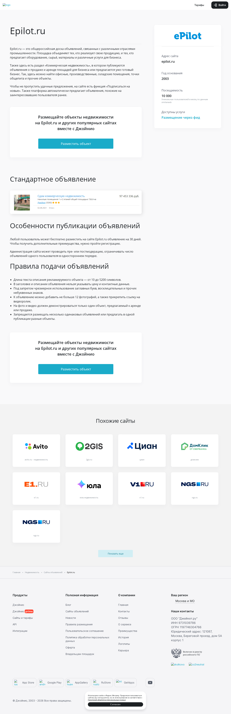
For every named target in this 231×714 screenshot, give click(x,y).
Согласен (115, 704)
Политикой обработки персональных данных (107, 699)
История (123, 637)
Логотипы (124, 643)
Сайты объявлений (77, 611)
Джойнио (18, 604)
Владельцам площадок (80, 653)
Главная (123, 604)
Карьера (123, 650)
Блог (68, 604)
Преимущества (127, 630)
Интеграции (20, 630)
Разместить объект (76, 143)
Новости (71, 617)
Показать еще (115, 553)
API (15, 624)
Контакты (124, 611)
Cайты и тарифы (23, 617)
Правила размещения (79, 624)
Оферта (70, 647)
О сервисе (124, 624)
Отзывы (123, 617)
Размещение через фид (181, 117)
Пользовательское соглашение (85, 630)
